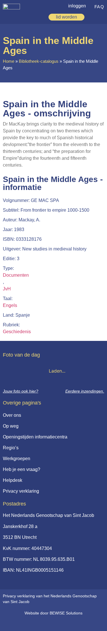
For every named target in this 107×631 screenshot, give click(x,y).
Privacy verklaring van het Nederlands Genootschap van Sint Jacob (50, 599)
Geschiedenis (17, 331)
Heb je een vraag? (21, 469)
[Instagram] (61, 623)
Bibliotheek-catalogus (38, 61)
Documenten (16, 275)
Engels (10, 305)
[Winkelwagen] (92, 17)
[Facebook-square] (38, 623)
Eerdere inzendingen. (84, 391)
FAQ (99, 6)
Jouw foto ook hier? (20, 391)
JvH (7, 288)
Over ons (12, 415)
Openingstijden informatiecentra (35, 436)
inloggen (77, 5)
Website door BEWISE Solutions (53, 613)
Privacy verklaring (21, 491)
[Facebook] (50, 623)
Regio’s (11, 447)
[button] (101, 16)
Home (8, 61)
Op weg (11, 426)
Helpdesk (12, 480)
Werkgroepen (16, 458)
